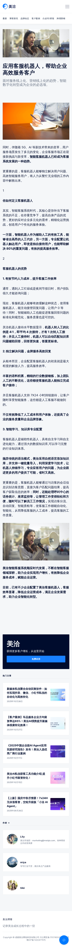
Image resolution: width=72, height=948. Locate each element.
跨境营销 (61, 18)
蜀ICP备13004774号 (36, 940)
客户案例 (36, 18)
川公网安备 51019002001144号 (54, 937)
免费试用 (36, 659)
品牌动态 (25, 18)
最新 (5, 18)
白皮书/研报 (48, 18)
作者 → (6, 823)
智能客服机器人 (40, 156)
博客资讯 (14, 18)
